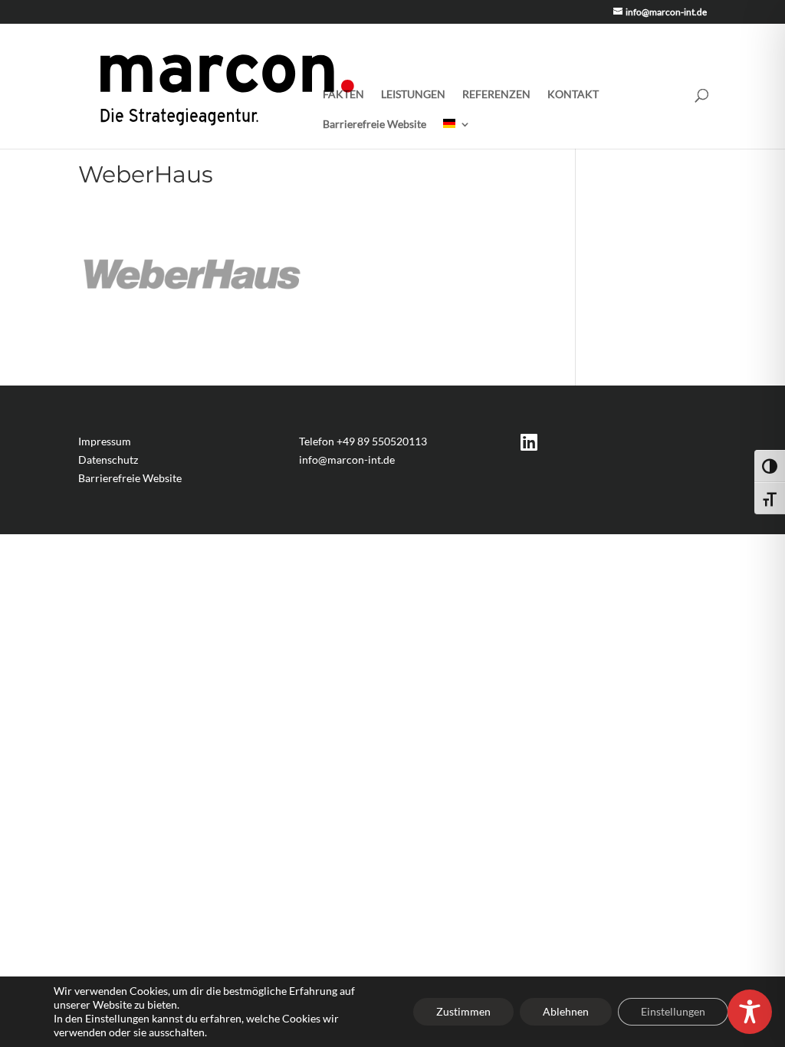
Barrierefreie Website (374, 124)
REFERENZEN (496, 94)
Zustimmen (463, 1011)
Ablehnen (566, 1011)
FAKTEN (343, 94)
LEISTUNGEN (413, 94)
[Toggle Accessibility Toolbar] (750, 1012)
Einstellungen (673, 1011)
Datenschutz (108, 459)
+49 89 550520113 (382, 441)
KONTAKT (573, 94)
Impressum (104, 441)
